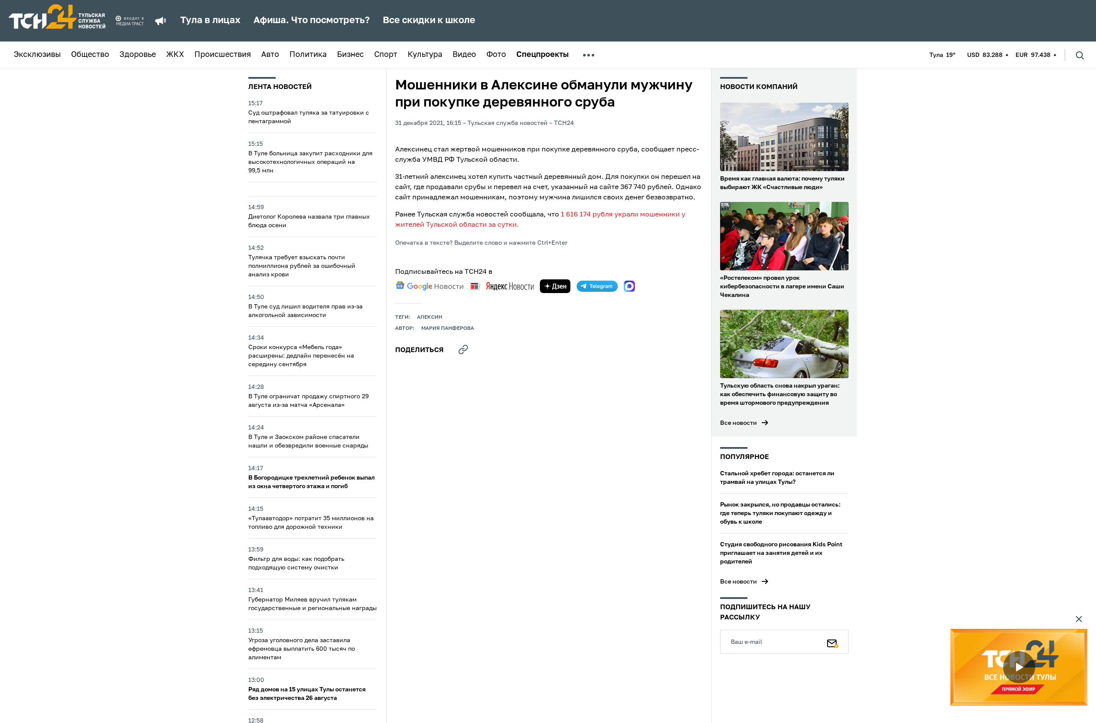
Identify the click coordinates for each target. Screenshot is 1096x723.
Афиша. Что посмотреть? (311, 20)
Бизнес (350, 55)
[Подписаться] (832, 642)
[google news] (429, 286)
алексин (429, 317)
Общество (90, 55)
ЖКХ (175, 55)
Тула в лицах (210, 20)
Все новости (738, 423)
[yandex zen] (555, 286)
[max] (629, 286)
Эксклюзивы (37, 55)
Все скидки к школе (429, 20)
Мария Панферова (447, 328)
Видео (464, 55)
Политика (308, 55)
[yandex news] (502, 286)
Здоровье (137, 55)
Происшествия (222, 55)
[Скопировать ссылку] (463, 349)
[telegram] (597, 286)
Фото (496, 55)
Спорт (385, 55)
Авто (270, 55)
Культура (425, 55)
